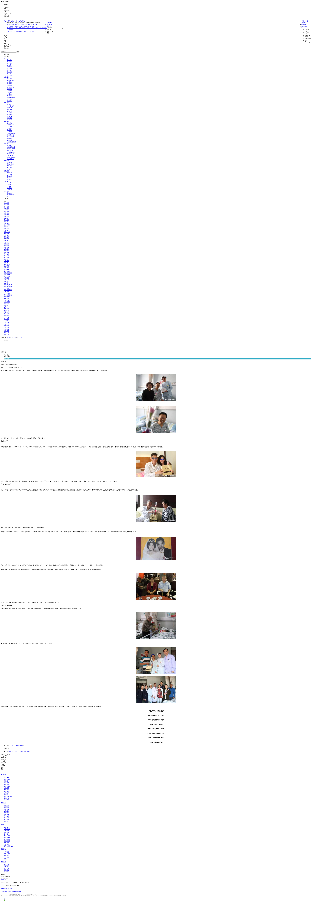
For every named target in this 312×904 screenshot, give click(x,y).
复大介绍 (9, 60)
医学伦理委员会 (11, 142)
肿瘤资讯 (6, 171)
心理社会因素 (11, 157)
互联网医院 (10, 80)
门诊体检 (9, 186)
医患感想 (9, 193)
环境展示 (9, 66)
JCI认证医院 (21, 21)
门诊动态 (9, 189)
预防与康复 (10, 164)
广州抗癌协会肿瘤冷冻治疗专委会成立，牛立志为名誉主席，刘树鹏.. (27, 28)
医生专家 (9, 113)
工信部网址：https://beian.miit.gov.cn (11, 891)
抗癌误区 (9, 119)
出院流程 (9, 92)
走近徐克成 (10, 159)
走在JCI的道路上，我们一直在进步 (19, 751)
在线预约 (6, 55)
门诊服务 (6, 181)
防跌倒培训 (10, 154)
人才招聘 (9, 75)
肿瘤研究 (6, 121)
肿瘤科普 (9, 138)
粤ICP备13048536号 (6, 888)
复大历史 (9, 63)
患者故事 (9, 114)
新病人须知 (10, 87)
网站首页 (6, 56)
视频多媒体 (10, 194)
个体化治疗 (10, 106)
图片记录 (9, 196)
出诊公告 (9, 172)
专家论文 (9, 128)
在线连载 (9, 140)
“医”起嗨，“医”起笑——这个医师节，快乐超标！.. (21, 31)
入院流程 (9, 90)
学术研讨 (9, 130)
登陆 (302, 21)
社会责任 (9, 72)
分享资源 (6, 191)
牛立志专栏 (10, 136)
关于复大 (6, 58)
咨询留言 (304, 22)
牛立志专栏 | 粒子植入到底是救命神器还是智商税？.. (22, 26)
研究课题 (9, 126)
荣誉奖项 (9, 70)
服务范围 (9, 78)
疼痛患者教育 (11, 152)
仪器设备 (9, 68)
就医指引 (6, 77)
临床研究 (9, 123)
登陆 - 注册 (50, 31)
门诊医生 (9, 184)
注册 (306, 21)
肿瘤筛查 (9, 162)
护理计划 (9, 116)
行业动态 (9, 179)
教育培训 (6, 143)
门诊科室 (9, 183)
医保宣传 (9, 188)
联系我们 (49, 29)
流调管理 (9, 101)
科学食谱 (9, 167)
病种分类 (9, 107)
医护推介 (9, 174)
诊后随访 (9, 94)
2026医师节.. (10, 29)
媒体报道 (9, 177)
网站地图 (304, 26)
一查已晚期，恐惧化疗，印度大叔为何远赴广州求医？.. (23, 24)
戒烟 (8, 169)
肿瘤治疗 (6, 102)
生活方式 (9, 165)
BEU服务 (9, 118)
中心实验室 (10, 131)
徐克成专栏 (10, 135)
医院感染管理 (11, 148)
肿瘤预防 (6, 160)
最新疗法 (9, 104)
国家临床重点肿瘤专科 (10, 21)
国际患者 (9, 89)
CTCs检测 (10, 155)
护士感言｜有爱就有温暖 (16, 745)
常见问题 (9, 99)
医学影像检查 (11, 133)
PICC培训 (10, 150)
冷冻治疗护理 (11, 147)
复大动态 (9, 176)
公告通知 (9, 65)
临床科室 (9, 111)
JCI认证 (9, 73)
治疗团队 (9, 109)
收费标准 (9, 95)
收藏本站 (304, 24)
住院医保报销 (11, 97)
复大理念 (9, 61)
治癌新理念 (10, 124)
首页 (5, 201)
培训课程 (9, 145)
